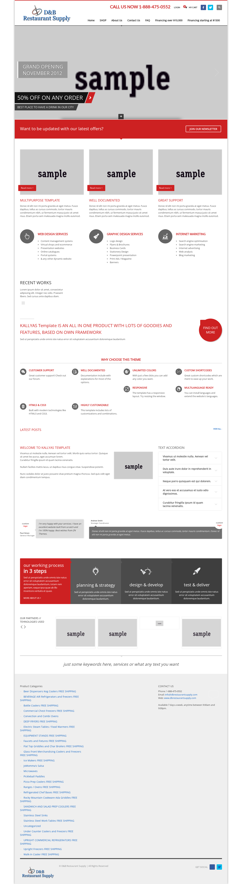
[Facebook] (203, 7)
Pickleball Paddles (34, 776)
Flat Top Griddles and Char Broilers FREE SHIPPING (54, 746)
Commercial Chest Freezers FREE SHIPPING (49, 710)
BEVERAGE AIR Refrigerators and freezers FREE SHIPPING (49, 698)
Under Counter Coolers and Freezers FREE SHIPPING (46, 833)
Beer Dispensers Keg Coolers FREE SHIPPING (50, 691)
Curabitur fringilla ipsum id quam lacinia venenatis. (183, 504)
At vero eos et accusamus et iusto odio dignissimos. (185, 492)
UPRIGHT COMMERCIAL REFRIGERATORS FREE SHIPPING (48, 841)
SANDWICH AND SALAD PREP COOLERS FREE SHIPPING (48, 808)
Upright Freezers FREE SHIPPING (43, 849)
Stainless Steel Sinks (36, 815)
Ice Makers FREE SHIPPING (39, 760)
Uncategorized (32, 826)
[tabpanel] (121, 72)
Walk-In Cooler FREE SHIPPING (41, 854)
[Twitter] (210, 7)
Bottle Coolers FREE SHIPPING (41, 705)
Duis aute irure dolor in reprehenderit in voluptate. (187, 470)
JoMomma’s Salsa (34, 765)
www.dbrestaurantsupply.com (180, 698)
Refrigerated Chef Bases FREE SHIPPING (47, 792)
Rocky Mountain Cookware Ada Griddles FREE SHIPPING (48, 799)
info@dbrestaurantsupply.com (181, 694)
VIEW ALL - (217, 429)
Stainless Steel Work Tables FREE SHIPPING (49, 820)
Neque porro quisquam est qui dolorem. (187, 481)
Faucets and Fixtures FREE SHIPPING (45, 741)
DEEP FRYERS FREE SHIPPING (40, 721)
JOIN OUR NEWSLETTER (203, 129)
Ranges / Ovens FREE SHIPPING (42, 787)
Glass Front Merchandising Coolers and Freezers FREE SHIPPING (50, 753)
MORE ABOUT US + (32, 598)
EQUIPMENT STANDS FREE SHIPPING (45, 735)
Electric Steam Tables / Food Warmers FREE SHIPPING (47, 728)
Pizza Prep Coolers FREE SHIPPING (44, 781)
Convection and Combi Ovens (41, 716)
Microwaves (31, 771)
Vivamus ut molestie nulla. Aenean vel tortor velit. (185, 458)
